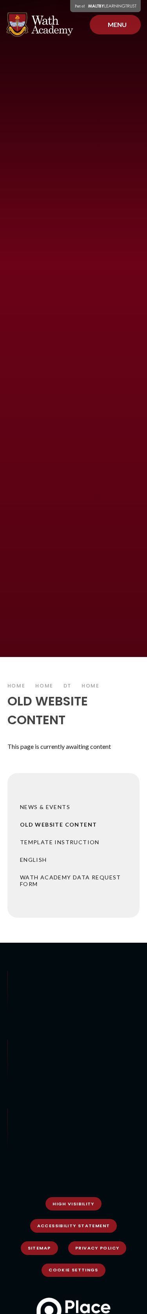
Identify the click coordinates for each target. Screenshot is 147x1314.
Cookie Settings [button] (73, 1270)
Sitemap (39, 1248)
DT (67, 685)
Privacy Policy (97, 1248)
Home (16, 685)
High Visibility (73, 1204)
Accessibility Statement (73, 1226)
